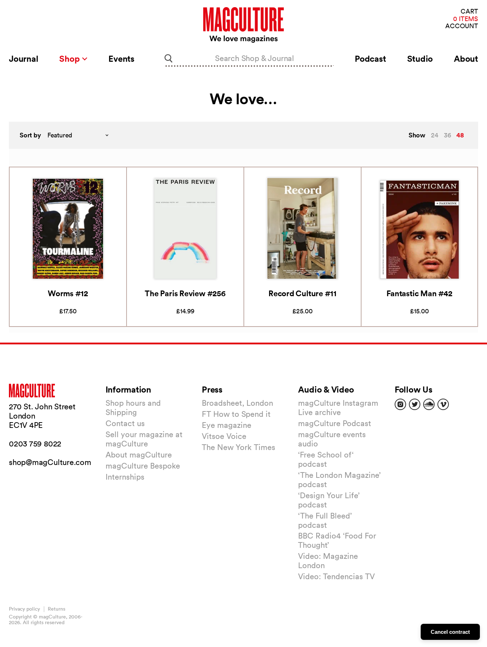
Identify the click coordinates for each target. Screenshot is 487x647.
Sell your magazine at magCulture (144, 439)
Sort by (30, 135)
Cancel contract (450, 632)
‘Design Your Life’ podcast (329, 500)
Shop (70, 58)
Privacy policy (24, 609)
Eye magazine (226, 425)
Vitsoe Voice (224, 436)
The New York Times (238, 447)
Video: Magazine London (328, 560)
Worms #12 (68, 293)
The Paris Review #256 (185, 293)
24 (434, 135)
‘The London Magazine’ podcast (339, 479)
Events (121, 58)
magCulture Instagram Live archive (338, 407)
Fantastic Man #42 (419, 293)
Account (461, 26)
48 (460, 135)
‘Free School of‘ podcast (326, 459)
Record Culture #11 (302, 293)
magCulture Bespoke (143, 465)
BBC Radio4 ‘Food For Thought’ (337, 540)
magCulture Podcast (334, 423)
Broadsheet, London (237, 403)
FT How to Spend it (236, 414)
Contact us (125, 423)
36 (447, 135)
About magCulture (139, 454)
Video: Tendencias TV (336, 576)
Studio (420, 58)
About (466, 58)
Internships (125, 476)
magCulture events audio (332, 439)
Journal (23, 58)
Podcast (370, 58)
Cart (469, 11)
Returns (56, 609)
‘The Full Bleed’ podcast (325, 520)
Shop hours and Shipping (133, 407)
